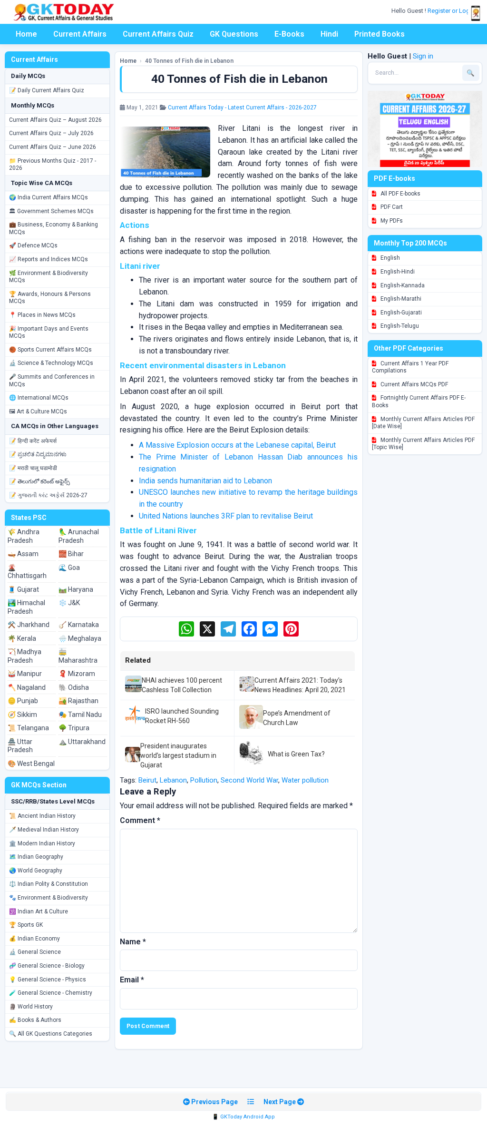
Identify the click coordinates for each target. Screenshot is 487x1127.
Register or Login (452, 10)
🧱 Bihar (71, 554)
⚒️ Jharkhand (28, 624)
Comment (140, 820)
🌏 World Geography (35, 870)
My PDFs (391, 220)
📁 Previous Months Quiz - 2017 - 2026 (52, 164)
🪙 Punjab (23, 701)
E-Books (289, 34)
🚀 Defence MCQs (33, 245)
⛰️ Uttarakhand (82, 741)
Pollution (203, 780)
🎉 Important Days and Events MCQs (48, 332)
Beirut (147, 780)
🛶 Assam (23, 554)
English (389, 258)
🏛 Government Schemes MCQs (51, 211)
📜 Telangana (28, 728)
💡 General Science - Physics (47, 979)
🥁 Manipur (25, 673)
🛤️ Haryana (75, 589)
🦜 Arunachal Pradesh (78, 536)
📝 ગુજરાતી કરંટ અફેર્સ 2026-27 (48, 495)
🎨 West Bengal (31, 763)
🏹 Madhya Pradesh (24, 656)
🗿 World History (31, 1006)
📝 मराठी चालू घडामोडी (33, 468)
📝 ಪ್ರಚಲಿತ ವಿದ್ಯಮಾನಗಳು (38, 454)
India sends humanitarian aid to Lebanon (205, 480)
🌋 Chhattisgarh (27, 572)
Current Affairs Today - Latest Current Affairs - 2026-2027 (242, 107)
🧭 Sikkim (22, 714)
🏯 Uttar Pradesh (20, 746)
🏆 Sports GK (26, 924)
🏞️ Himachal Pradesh (26, 607)
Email (132, 979)
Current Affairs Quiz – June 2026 (52, 147)
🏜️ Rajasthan (78, 701)
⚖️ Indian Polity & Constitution (48, 884)
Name (133, 941)
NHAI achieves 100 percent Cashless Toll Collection (182, 685)
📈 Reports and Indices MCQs (48, 259)
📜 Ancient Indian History (42, 816)
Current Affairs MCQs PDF (413, 384)
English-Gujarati (400, 312)
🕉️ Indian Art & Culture (38, 911)
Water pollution (305, 780)
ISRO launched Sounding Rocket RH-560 (182, 716)
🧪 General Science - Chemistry (50, 993)
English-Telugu (399, 326)
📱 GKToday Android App (243, 1117)
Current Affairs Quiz (158, 34)
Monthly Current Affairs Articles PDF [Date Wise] (423, 423)
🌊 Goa (69, 567)
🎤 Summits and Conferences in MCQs (52, 380)
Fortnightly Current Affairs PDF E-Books (419, 401)
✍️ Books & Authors (35, 1020)
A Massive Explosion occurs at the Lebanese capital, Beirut (237, 445)
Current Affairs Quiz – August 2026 (55, 120)
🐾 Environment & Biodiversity (48, 897)
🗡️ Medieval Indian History (44, 829)
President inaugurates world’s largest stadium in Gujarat (178, 755)
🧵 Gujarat (23, 589)
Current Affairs (80, 34)
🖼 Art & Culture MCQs (38, 411)
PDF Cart (391, 207)
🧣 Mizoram (76, 673)
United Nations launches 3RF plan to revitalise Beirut (226, 515)
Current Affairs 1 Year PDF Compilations (410, 367)
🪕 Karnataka (78, 624)
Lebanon (173, 780)
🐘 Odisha (73, 687)
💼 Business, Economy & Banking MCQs (53, 228)
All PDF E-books (399, 193)
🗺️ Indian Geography (36, 856)
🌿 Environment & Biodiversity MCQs (48, 277)
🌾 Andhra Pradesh (23, 536)
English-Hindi (397, 271)
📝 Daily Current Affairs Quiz (46, 90)
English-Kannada (402, 285)
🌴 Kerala (22, 638)
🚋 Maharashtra (77, 656)
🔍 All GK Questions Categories (50, 1033)
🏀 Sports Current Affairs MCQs (50, 349)
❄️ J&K (69, 603)
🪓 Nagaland (27, 687)
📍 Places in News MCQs (42, 315)
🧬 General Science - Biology (47, 965)
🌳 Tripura (73, 728)
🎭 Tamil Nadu (80, 714)
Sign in (423, 56)
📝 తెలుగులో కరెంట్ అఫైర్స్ (39, 481)
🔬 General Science (35, 952)
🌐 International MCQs (38, 397)
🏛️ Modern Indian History (42, 843)
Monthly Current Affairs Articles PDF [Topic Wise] (423, 444)
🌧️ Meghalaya (79, 638)
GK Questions (234, 34)
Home (26, 34)
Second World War (249, 780)
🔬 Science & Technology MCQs (51, 363)
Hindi (329, 34)
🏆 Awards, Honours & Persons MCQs (50, 298)
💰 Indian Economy (34, 938)
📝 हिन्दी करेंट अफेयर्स (33, 441)
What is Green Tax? (296, 754)
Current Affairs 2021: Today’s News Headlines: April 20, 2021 (300, 685)
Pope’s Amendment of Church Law (297, 717)
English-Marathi (400, 298)
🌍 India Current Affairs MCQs (48, 197)
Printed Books (379, 34)
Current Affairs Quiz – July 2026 (51, 133)
